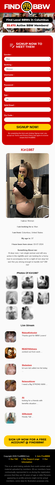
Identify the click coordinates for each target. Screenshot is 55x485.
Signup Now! (27, 127)
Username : (9, 75)
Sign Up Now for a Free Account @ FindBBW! (27, 441)
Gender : (8, 55)
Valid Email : (9, 105)
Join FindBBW (43, 456)
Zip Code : (8, 115)
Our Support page (31, 459)
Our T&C (14, 459)
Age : (6, 95)
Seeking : (8, 65)
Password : (9, 85)
